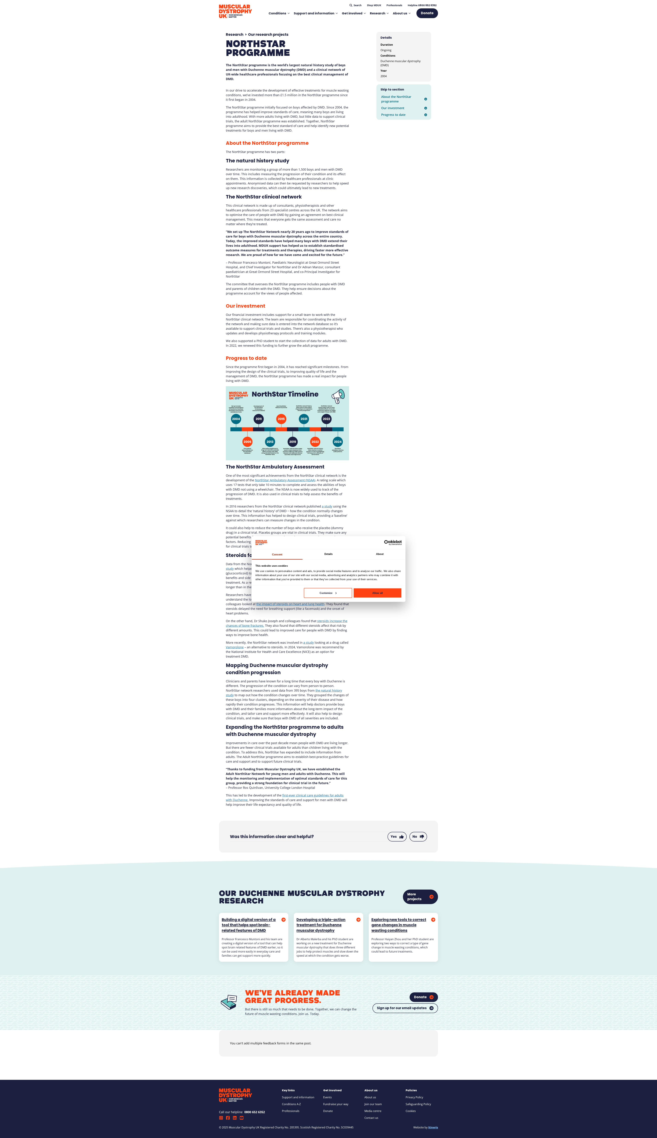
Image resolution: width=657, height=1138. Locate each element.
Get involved (352, 13)
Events (327, 1097)
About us (400, 13)
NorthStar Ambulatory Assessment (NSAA (284, 480)
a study (327, 506)
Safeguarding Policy (418, 1104)
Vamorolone (235, 647)
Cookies (411, 1111)
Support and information (314, 13)
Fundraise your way (335, 1104)
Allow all (377, 592)
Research (377, 13)
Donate (328, 1111)
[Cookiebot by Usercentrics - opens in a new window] (387, 542)
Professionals (290, 1111)
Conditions (277, 13)
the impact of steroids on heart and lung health (290, 604)
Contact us (371, 1118)
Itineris (433, 1127)
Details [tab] (328, 553)
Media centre (372, 1111)
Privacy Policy (414, 1097)
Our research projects (268, 34)
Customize (326, 592)
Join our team (373, 1104)
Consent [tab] (277, 554)
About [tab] (380, 553)
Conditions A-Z (291, 1104)
